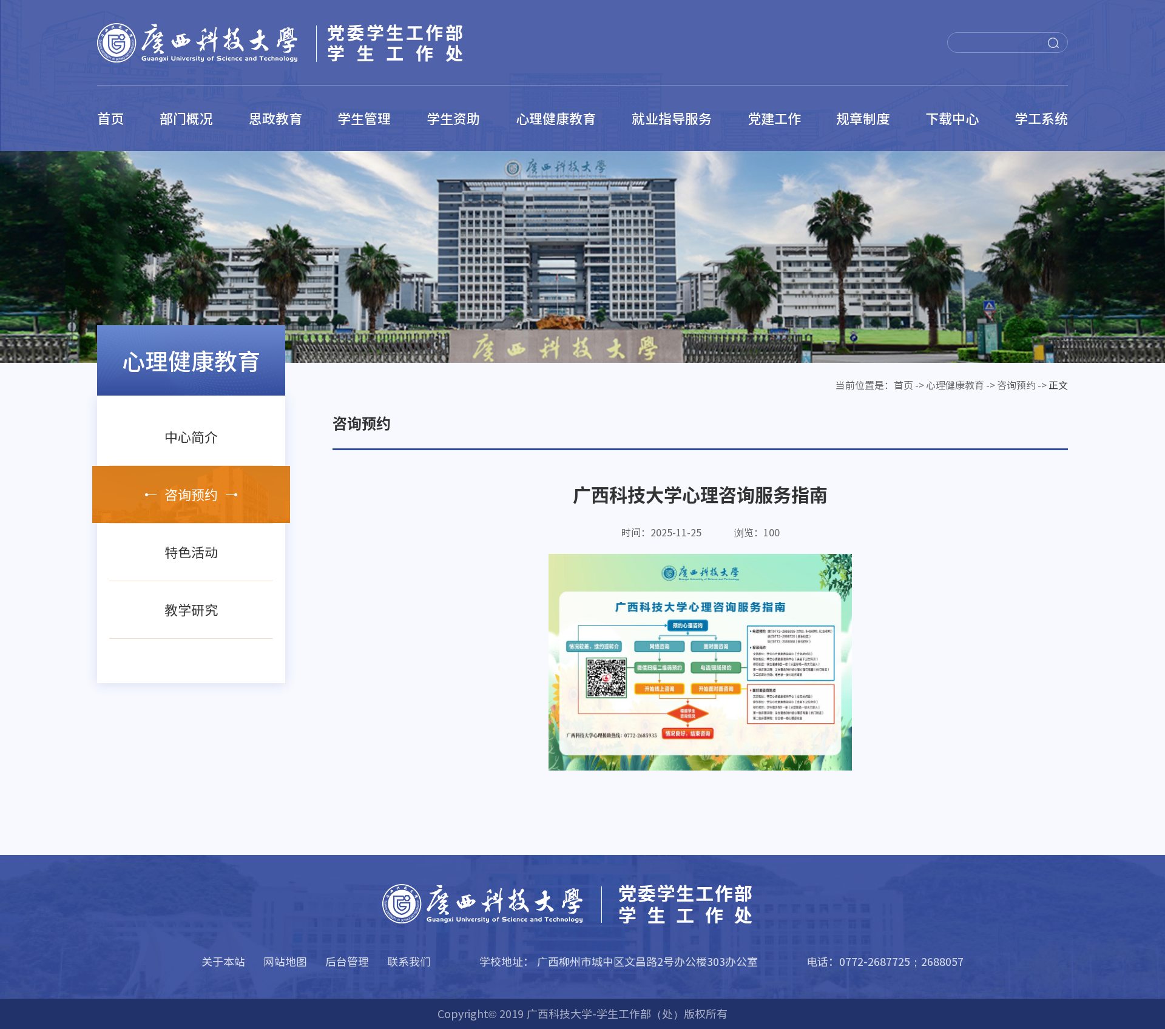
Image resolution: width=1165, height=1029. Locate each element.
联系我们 (409, 961)
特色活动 (191, 552)
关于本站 (223, 961)
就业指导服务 (672, 118)
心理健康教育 (556, 118)
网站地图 (285, 961)
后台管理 (347, 961)
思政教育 (275, 118)
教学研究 (191, 609)
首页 (110, 118)
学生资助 (453, 118)
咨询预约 (191, 494)
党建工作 (774, 118)
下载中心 (952, 118)
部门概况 (186, 118)
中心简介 (191, 437)
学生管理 (364, 118)
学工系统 (1041, 118)
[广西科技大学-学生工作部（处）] (297, 42)
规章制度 (863, 118)
